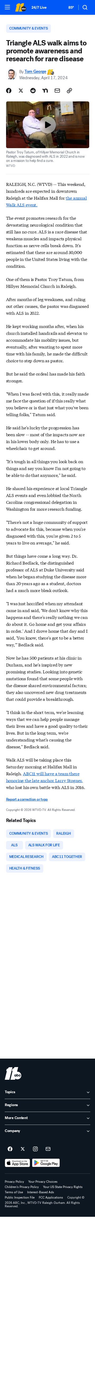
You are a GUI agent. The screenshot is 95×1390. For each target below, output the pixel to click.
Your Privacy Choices (43, 1181)
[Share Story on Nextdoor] (45, 90)
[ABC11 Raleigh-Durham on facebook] (10, 1149)
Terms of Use (14, 1192)
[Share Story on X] (20, 90)
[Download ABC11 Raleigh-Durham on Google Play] (46, 1163)
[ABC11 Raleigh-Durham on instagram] (35, 1149)
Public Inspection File (20, 1197)
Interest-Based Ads (40, 1192)
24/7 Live (38, 7)
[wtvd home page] (13, 1073)
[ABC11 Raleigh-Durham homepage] (20, 7)
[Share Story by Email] (57, 90)
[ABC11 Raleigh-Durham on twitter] (22, 1149)
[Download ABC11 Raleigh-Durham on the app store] (17, 1163)
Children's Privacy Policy (22, 1187)
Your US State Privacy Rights (63, 1187)
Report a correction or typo (27, 799)
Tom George (35, 71)
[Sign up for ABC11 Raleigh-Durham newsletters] (48, 1149)
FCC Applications (51, 1197)
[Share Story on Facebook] (8, 90)
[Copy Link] (69, 90)
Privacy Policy (14, 1181)
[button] (7, 7)
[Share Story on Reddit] (32, 90)
